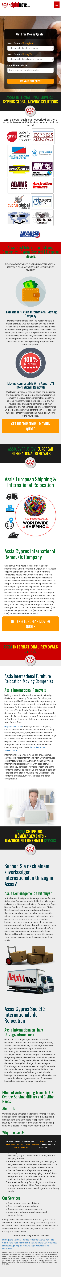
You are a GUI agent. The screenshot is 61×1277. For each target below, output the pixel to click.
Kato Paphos (15, 1243)
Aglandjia (38, 1243)
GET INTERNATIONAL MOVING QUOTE (30, 426)
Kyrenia (39, 1246)
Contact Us (42, 1147)
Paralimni (25, 1243)
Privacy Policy (48, 1144)
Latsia (46, 1246)
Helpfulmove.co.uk (13, 726)
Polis (23, 1246)
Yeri (47, 1240)
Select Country (20, 43)
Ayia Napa (31, 1246)
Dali (32, 1243)
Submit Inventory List (23, 1147)
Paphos (25, 1240)
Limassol (6, 1246)
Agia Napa (16, 1246)
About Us (52, 1141)
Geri (45, 1243)
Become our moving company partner (22, 1144)
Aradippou (52, 1243)
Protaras (34, 1240)
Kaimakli (17, 1240)
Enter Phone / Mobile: (17, 65)
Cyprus (41, 1240)
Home (42, 1141)
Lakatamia (7, 1248)
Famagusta (7, 1240)
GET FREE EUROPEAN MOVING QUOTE (30, 624)
